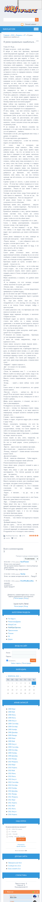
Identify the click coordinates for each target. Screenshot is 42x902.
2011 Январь (12, 794)
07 (25, 35)
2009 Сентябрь (13, 747)
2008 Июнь (12, 715)
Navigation (9, 29)
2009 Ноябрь (12, 753)
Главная (6, 35)
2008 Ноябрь (12, 729)
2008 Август (12, 721)
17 (17, 690)
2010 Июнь (12, 773)
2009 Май (11, 741)
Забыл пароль (16, 663)
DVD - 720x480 (13, 834)
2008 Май (11, 712)
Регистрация (18, 598)
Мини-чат (9, 892)
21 (34, 690)
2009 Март (12, 738)
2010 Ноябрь (12, 788)
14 (34, 686)
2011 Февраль (13, 797)
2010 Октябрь (13, 785)
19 (25, 690)
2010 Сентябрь (13, 782)
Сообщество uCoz (14, 866)
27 (29, 693)
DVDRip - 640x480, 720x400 (17, 836)
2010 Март (12, 765)
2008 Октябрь (13, 726)
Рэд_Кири (13, 896)
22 (8, 693)
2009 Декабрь (13, 756)
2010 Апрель (12, 767)
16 (12, 690)
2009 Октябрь (13, 750)
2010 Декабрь (13, 791)
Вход (26, 598)
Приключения (13, 630)
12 (25, 686)
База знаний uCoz (14, 869)
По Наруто (12, 619)
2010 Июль (12, 776)
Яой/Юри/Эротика (12, 536)
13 (29, 686)
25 (21, 693)
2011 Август (12, 811)
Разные (10, 633)
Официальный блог (15, 863)
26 (25, 693)
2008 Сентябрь (13, 724)
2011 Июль (12, 809)
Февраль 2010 (13, 676)
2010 (12, 35)
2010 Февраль (13, 762)
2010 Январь (12, 759)
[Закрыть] (18, 8)
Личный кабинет (30, 24)
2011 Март (11, 800)
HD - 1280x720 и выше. (15, 829)
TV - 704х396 (12, 831)
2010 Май (11, 770)
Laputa (7, 538)
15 (8, 690)
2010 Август (12, 779)
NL (9, 636)
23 (12, 693)
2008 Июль (12, 718)
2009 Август (12, 744)
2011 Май (11, 806)
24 (17, 693)
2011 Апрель (12, 803)
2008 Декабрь (13, 732)
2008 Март (12, 709)
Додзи (10, 639)
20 (29, 690)
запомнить (12, 661)
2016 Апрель (12, 814)
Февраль (19, 35)
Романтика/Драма (14, 622)
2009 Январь (12, 735)
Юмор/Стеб (12, 624)
